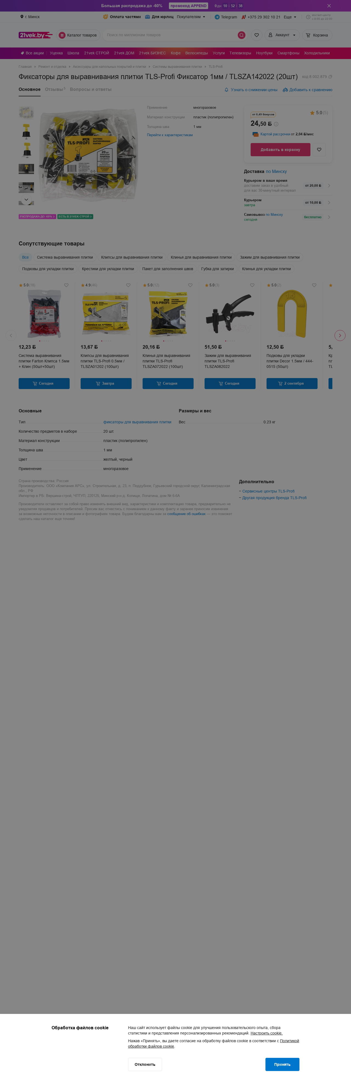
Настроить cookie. (267, 1033)
